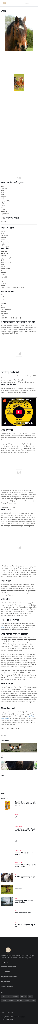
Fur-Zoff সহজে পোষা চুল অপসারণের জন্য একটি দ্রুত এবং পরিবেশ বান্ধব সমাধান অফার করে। (25, 803)
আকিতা (3, 793)
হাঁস (2, 757)
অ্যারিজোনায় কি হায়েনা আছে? (8, 967)
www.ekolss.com (7, 1019)
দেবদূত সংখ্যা (23, 996)
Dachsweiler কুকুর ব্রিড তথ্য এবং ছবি (25, 925)
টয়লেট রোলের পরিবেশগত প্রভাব (22, 913)
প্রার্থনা (30, 996)
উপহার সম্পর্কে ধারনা (18, 862)
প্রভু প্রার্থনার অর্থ (5, 982)
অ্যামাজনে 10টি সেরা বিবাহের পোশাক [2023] (24, 853)
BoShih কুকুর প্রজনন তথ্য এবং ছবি (24, 877)
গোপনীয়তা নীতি (15, 996)
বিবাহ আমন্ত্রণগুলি (18, 826)
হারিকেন (16, 898)
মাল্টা (16, 817)
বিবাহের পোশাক (18, 850)
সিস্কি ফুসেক (18, 889)
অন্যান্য (4, 1000)
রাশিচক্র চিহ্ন (11, 1000)
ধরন (26, 3)
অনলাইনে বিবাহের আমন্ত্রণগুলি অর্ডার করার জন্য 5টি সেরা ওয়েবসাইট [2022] (25, 830)
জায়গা (33, 1000)
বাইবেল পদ (27, 1000)
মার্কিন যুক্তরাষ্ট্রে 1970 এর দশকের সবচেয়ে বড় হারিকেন (24, 901)
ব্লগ (16, 910)
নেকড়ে (3, 627)
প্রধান (2, 1012)
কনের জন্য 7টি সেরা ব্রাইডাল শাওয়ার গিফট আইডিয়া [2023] (25, 865)
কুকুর (16, 874)
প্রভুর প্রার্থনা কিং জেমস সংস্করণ (9, 977)
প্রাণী (5, 735)
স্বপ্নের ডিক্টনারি (19, 1000)
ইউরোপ (16, 814)
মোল (16, 841)
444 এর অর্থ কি (5, 972)
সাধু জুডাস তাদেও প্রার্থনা (7, 986)
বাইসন (2, 776)
